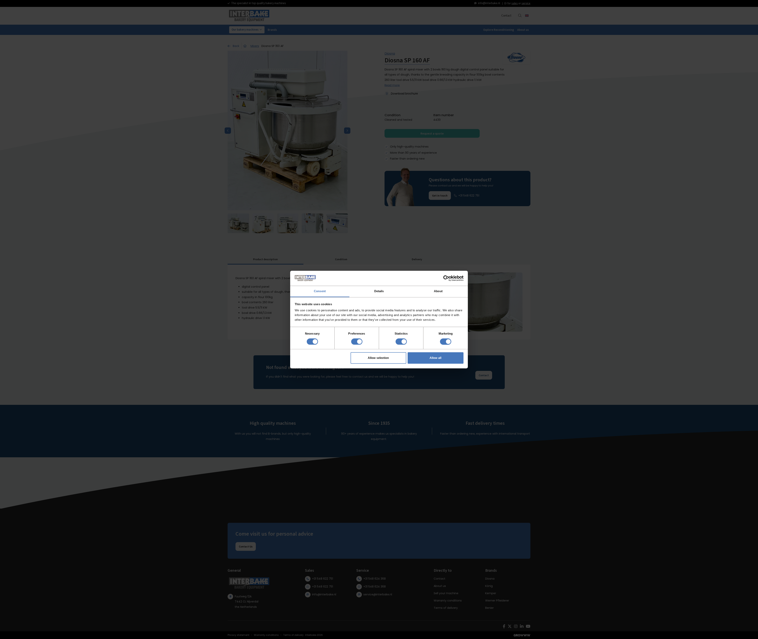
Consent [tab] (320, 291)
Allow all (435, 358)
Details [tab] (379, 291)
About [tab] (438, 291)
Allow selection (378, 358)
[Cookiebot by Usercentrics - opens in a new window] (446, 278)
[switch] (356, 341)
